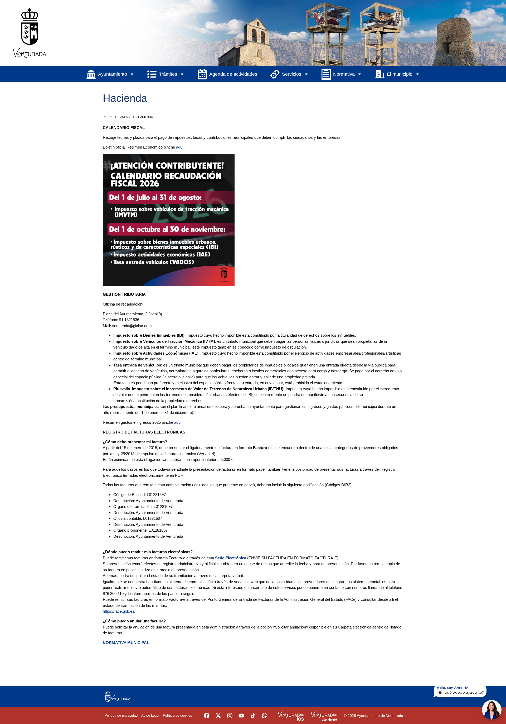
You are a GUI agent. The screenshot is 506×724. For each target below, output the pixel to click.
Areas (125, 116)
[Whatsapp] (264, 715)
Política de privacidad (121, 715)
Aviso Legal (150, 715)
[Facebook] (206, 715)
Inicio (107, 116)
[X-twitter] (218, 715)
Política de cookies (177, 715)
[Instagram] (230, 715)
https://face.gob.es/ (119, 611)
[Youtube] (241, 715)
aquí (179, 147)
